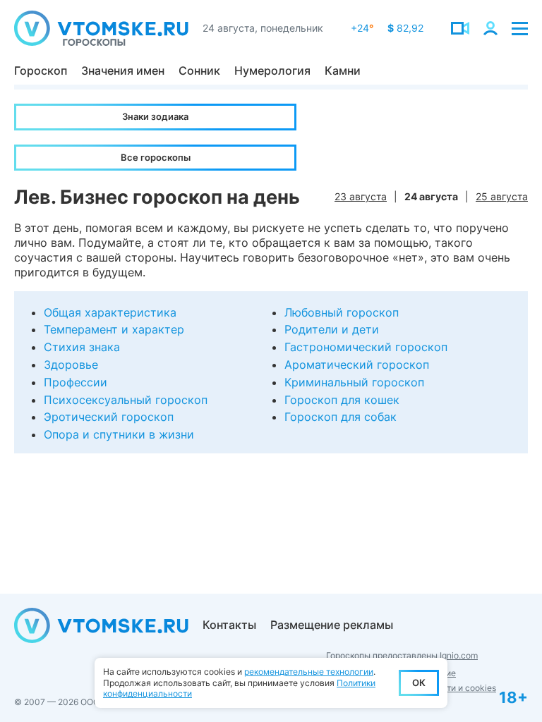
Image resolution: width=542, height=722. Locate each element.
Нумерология (272, 70)
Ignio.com (459, 655)
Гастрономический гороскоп (365, 347)
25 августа (502, 196)
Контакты (229, 625)
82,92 (405, 28)
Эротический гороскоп (109, 417)
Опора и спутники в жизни (119, 434)
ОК (419, 682)
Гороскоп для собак (340, 417)
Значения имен (122, 70)
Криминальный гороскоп (354, 382)
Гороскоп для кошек (341, 400)
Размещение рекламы (331, 625)
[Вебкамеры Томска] (460, 28)
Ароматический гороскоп (356, 364)
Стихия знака (82, 347)
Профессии (75, 382)
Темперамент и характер (114, 329)
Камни (343, 70)
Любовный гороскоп (341, 312)
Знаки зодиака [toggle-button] (155, 116)
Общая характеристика (110, 312)
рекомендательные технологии (308, 671)
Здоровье (71, 364)
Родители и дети (331, 329)
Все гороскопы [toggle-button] (156, 157)
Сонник (199, 70)
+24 (362, 28)
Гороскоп (40, 70)
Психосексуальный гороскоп (125, 400)
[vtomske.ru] (101, 28)
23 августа (361, 196)
